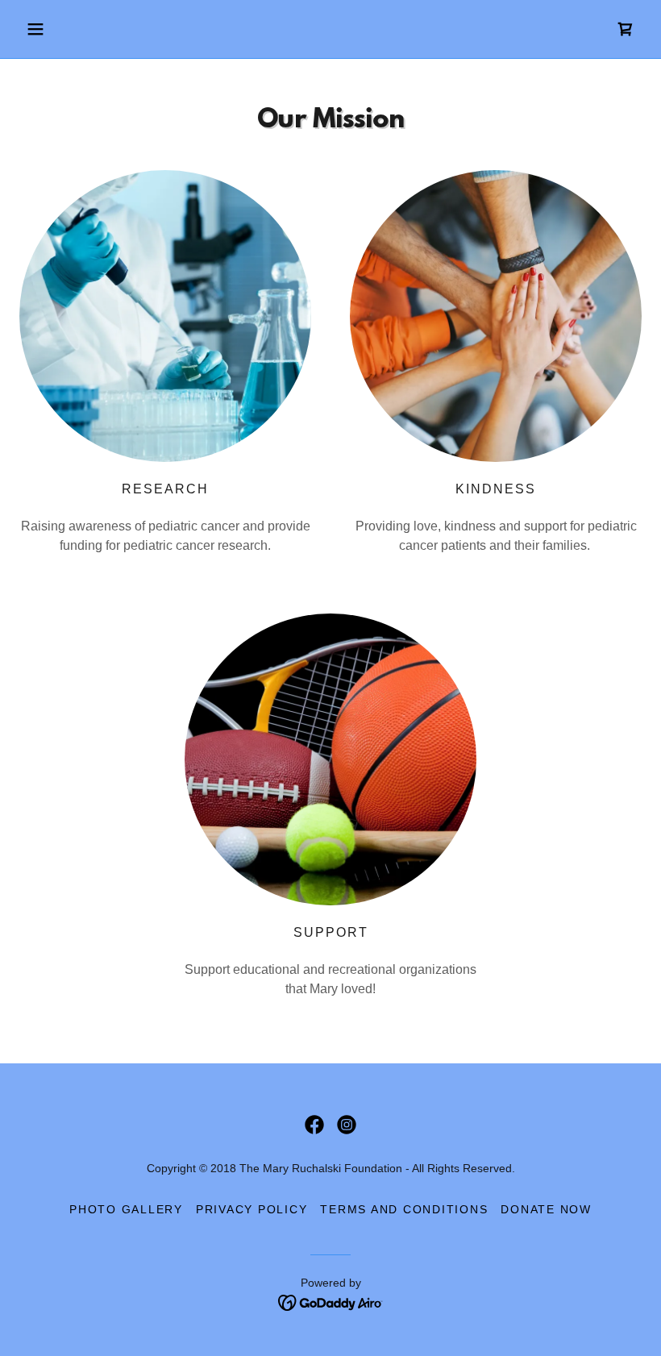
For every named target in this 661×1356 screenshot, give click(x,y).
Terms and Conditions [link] (404, 1209)
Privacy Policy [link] (252, 1209)
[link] (625, 29)
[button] (66, 29)
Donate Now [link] (546, 1209)
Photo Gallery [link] (126, 1209)
